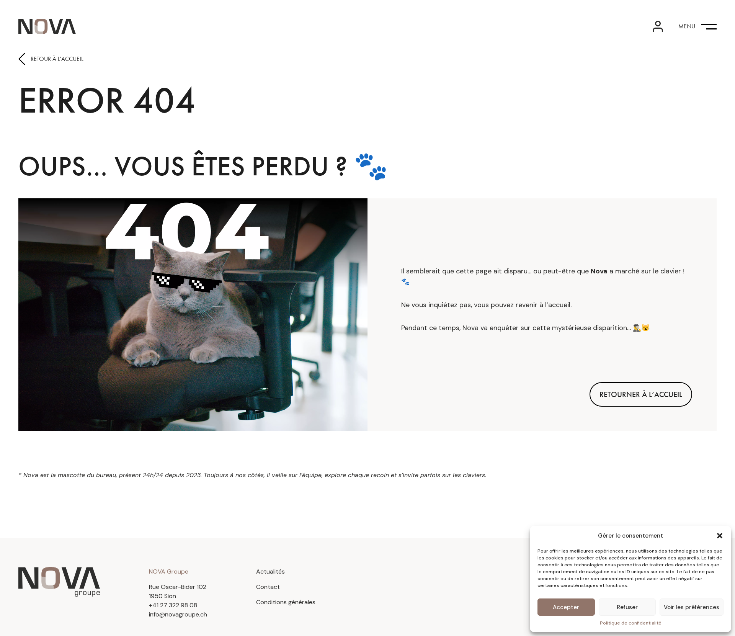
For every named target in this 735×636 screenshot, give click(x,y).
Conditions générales (285, 602)
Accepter (566, 607)
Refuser (627, 607)
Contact (268, 587)
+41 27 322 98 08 (173, 605)
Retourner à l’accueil (640, 394)
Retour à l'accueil (57, 59)
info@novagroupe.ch (178, 614)
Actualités (270, 571)
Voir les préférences (691, 607)
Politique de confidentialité (631, 623)
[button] (720, 536)
